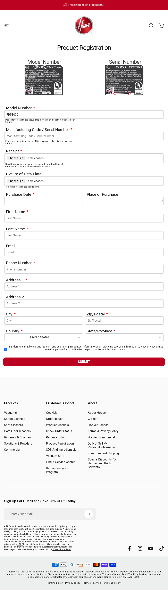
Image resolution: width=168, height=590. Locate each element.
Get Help (52, 413)
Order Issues (54, 419)
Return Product (56, 437)
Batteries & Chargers (18, 437)
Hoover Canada (98, 425)
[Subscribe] (88, 514)
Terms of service (92, 583)
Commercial (12, 449)
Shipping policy (111, 583)
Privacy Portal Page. (61, 549)
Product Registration (60, 443)
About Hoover (97, 413)
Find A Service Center (60, 462)
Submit (84, 362)
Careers (93, 419)
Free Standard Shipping (103, 453)
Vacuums (10, 413)
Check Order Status (59, 431)
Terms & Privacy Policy (103, 431)
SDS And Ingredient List (61, 449)
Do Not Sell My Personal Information (102, 445)
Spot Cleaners (13, 425)
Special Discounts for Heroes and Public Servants (102, 463)
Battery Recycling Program (57, 470)
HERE (20, 544)
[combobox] (87, 337)
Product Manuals (57, 425)
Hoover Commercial (101, 437)
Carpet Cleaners (14, 419)
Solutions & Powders (18, 443)
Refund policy (55, 583)
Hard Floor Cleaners (17, 431)
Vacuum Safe (55, 456)
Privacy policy (72, 583)
